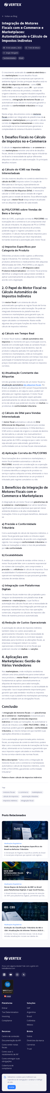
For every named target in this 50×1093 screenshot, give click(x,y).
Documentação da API (11, 1040)
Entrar (4, 1008)
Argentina (31, 1012)
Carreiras (31, 1044)
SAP (28, 1008)
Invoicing (6, 1016)
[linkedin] (4, 974)
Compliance (7, 1020)
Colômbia (31, 1020)
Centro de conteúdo (10, 1036)
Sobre (29, 1036)
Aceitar (11, 1087)
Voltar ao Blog (11, 16)
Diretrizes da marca (35, 1040)
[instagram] (17, 974)
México (30, 1024)
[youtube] (10, 974)
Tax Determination (10, 1012)
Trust (29, 1049)
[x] (23, 974)
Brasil (29, 1016)
